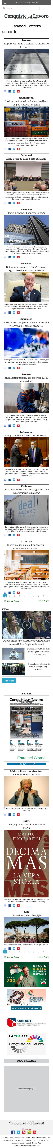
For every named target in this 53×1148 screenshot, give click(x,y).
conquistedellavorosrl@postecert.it (26, 1146)
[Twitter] (14, 91)
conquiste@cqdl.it (24, 1143)
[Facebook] (9, 91)
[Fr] (29, 1132)
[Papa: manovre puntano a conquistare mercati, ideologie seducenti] (26, 625)
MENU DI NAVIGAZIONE (27, 2)
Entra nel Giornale (33, 758)
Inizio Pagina (44, 601)
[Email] (5, 91)
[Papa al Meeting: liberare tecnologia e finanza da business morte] (13, 654)
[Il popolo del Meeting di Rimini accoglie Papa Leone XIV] (13, 669)
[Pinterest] (18, 91)
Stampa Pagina (12, 601)
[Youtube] (34, 1132)
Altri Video (8, 680)
